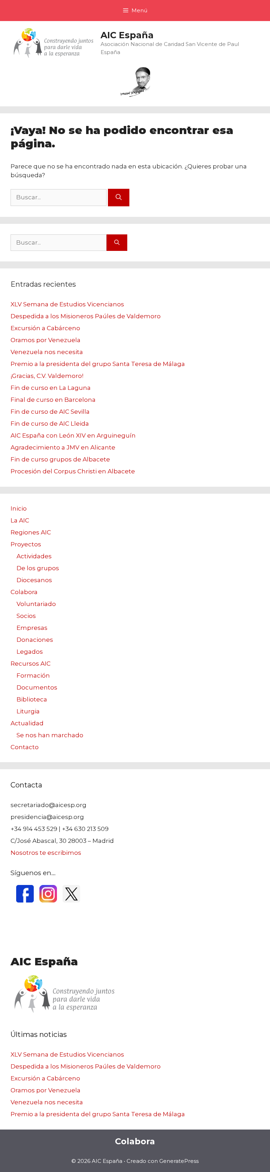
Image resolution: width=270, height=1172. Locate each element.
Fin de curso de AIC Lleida (50, 423)
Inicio (19, 508)
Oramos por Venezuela (46, 340)
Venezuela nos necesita (47, 351)
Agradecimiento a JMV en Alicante (63, 447)
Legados (30, 651)
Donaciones (35, 639)
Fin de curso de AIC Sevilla (50, 411)
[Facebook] (25, 900)
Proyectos (26, 544)
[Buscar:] (59, 197)
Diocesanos (34, 580)
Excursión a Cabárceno (45, 328)
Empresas (32, 627)
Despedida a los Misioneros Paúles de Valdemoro (86, 316)
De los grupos (38, 568)
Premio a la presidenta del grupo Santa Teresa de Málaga (98, 363)
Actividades (34, 556)
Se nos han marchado (50, 735)
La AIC (20, 520)
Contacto (25, 747)
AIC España (127, 35)
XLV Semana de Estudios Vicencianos (67, 304)
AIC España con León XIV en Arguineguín (73, 435)
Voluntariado (36, 603)
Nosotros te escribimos (46, 852)
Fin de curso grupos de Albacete (60, 459)
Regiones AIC (31, 532)
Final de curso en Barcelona (53, 399)
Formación (33, 675)
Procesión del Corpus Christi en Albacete (73, 471)
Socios (26, 615)
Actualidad (27, 723)
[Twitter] (71, 900)
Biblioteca (32, 699)
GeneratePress (179, 1161)
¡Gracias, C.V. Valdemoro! (47, 375)
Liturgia (28, 711)
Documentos (37, 687)
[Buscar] (118, 197)
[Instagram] (48, 900)
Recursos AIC (31, 663)
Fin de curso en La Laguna (51, 387)
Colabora (24, 591)
